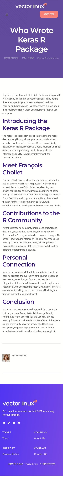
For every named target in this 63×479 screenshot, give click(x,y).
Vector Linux (31, 464)
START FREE (49, 14)
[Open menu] (7, 14)
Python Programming (48, 58)
